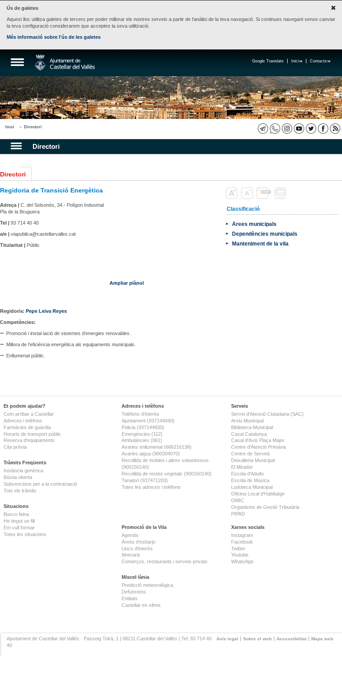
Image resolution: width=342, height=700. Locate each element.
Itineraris (131, 554)
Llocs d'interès (137, 548)
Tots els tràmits (20, 490)
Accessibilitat (291, 638)
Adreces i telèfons (23, 420)
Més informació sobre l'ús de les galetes (54, 37)
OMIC (237, 500)
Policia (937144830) (143, 427)
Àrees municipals (254, 224)
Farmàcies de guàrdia (27, 427)
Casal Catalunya (249, 434)
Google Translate (268, 61)
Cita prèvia (15, 447)
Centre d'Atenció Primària (258, 447)
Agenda (130, 535)
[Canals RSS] (335, 128)
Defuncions (134, 591)
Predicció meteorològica (147, 585)
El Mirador (242, 467)
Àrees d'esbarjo (138, 541)
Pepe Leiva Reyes (46, 311)
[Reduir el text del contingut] (248, 197)
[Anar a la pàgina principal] (65, 63)
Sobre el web (257, 638)
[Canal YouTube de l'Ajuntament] (299, 128)
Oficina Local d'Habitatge (258, 493)
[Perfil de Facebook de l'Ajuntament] (323, 128)
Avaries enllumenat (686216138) (156, 447)
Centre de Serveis (250, 453)
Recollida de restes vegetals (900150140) (167, 473)
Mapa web (322, 638)
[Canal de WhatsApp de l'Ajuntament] (275, 128)
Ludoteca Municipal (252, 487)
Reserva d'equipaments (29, 440)
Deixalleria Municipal (253, 460)
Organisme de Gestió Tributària (265, 507)
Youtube (239, 554)
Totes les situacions (25, 534)
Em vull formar (19, 527)
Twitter (238, 548)
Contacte (318, 61)
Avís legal (227, 638)
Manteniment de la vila (260, 243)
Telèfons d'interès (140, 414)
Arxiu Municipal (247, 420)
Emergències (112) (142, 434)
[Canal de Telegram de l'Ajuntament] (263, 128)
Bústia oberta (18, 477)
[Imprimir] (281, 197)
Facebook (242, 541)
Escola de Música (250, 480)
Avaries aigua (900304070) (151, 453)
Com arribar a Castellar (29, 414)
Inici (295, 61)
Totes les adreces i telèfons (151, 487)
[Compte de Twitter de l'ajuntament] (311, 128)
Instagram (242, 535)
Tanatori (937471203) (145, 480)
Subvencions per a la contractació (40, 484)
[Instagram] (287, 128)
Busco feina (16, 514)
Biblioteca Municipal (252, 427)
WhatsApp (242, 561)
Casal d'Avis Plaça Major (258, 440)
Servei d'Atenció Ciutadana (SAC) (267, 414)
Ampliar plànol (127, 283)
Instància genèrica (23, 470)
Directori (33, 127)
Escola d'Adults (247, 473)
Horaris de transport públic (32, 434)
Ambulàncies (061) (142, 440)
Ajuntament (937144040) (148, 420)
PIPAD (238, 513)
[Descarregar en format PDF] (264, 197)
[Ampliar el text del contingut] (233, 197)
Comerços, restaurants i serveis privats (165, 561)
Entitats (130, 598)
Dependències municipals (264, 234)
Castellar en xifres (141, 605)
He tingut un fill (19, 521)
